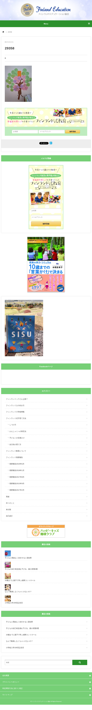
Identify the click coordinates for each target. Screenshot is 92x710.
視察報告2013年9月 (16, 483)
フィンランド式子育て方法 (16, 418)
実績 (7, 497)
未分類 (8, 509)
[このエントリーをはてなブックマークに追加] (51, 144)
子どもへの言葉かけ (17, 438)
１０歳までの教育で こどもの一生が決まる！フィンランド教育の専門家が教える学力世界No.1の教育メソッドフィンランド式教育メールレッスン (46, 185)
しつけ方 (12, 425)
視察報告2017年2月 (16, 490)
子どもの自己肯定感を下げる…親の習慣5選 (22, 628)
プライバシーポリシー (10, 682)
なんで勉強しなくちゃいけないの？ (19, 641)
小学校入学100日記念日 (15, 648)
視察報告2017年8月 (16, 477)
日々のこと (10, 503)
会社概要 (5, 675)
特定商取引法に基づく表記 (12, 688)
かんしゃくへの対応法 (17, 431)
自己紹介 (9, 516)
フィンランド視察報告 (14, 457)
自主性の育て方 (15, 444)
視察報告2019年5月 (16, 464)
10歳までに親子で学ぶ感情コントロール (21, 635)
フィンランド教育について (16, 451)
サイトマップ (7, 695)
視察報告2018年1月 (16, 470)
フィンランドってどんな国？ (17, 399)
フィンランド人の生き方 (15, 405)
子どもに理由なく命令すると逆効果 (19, 622)
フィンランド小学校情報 (15, 412)
